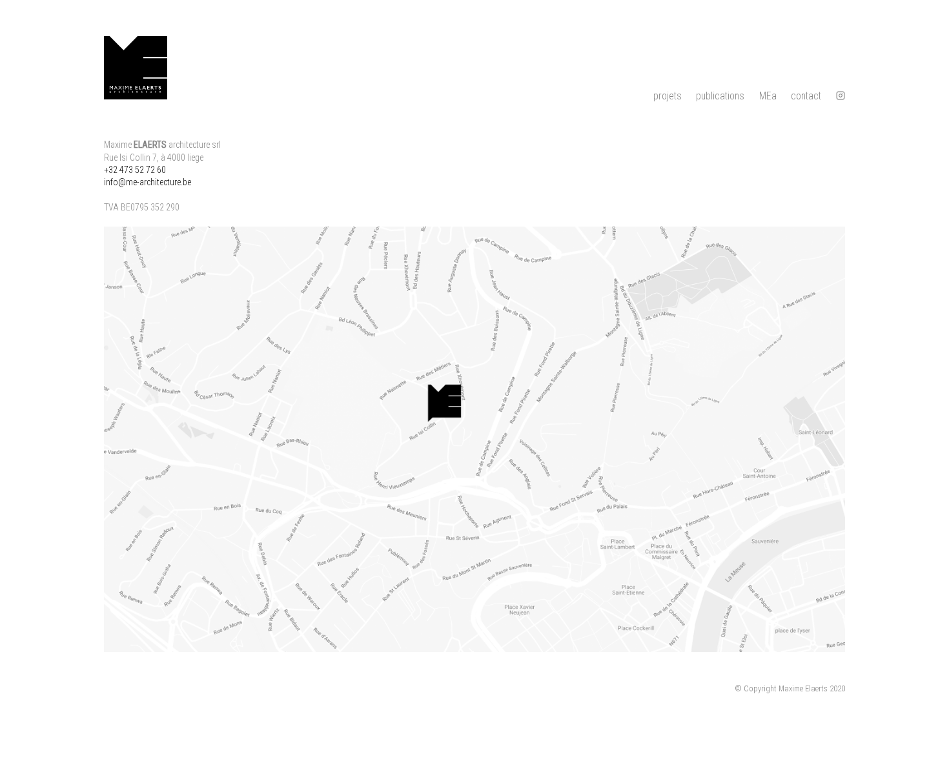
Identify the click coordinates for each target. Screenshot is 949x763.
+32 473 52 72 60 (135, 170)
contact (806, 96)
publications (720, 96)
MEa (768, 96)
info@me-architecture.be (147, 182)
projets (667, 96)
